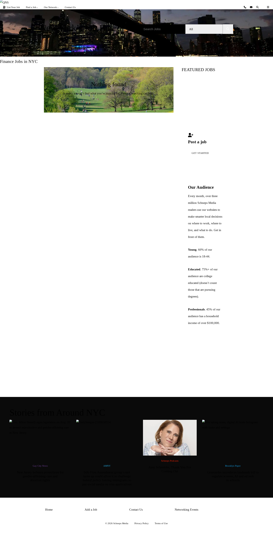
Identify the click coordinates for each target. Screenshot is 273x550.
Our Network (50, 7)
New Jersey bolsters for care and (40, 476)
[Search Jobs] (228, 29)
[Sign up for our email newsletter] (251, 7)
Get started (200, 153)
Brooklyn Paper (233, 465)
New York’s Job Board (80, 28)
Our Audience (201, 187)
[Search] (257, 7)
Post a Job (80, 40)
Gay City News (40, 465)
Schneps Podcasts (170, 460)
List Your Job (13, 7)
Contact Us (70, 7)
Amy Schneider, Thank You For (170, 469)
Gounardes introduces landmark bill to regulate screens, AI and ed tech (233, 476)
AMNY (107, 465)
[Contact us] (245, 7)
